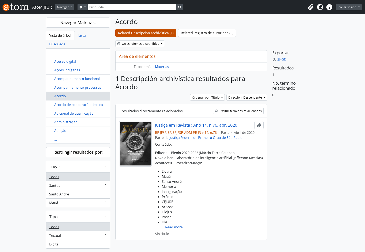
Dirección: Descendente (245, 97)
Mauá (78, 204)
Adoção (60, 130)
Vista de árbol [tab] (60, 35)
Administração (66, 122)
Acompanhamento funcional (77, 78)
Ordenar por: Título (206, 97)
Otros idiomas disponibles (140, 44)
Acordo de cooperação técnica (78, 104)
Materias (162, 66)
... (55, 52)
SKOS (281, 59)
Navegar (63, 7)
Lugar (54, 166)
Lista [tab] (82, 35)
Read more (174, 227)
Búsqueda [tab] (57, 44)
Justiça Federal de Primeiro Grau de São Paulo (205, 137)
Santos (78, 186)
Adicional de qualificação (74, 113)
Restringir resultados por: (78, 152)
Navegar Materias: (78, 22)
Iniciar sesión (347, 7)
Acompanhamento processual (78, 87)
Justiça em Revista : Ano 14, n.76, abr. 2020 (196, 125)
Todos (54, 177)
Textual (78, 236)
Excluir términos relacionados (240, 111)
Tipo (53, 216)
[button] (310, 7)
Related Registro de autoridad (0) (207, 33)
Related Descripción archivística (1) (146, 33)
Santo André (78, 195)
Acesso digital (65, 61)
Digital (78, 245)
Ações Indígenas (67, 70)
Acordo (60, 96)
